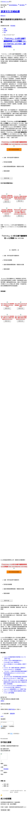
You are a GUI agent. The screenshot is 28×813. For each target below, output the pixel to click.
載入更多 (3, 719)
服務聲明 (16, 792)
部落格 (5, 30)
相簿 (5, 28)
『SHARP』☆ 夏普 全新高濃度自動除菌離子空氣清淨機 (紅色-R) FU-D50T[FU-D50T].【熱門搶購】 (15, 673)
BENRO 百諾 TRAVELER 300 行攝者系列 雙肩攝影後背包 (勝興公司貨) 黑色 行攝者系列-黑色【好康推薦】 (15, 682)
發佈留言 (3, 728)
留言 (13, 709)
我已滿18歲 (3, 810)
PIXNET (7, 790)
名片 (5, 32)
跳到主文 (3, 15)
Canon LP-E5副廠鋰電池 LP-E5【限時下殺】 (15, 689)
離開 (9, 810)
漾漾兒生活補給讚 (10, 11)
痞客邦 (10, 709)
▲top (2, 716)
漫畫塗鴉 (12, 713)
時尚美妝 (12, 25)
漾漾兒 (2, 700)
